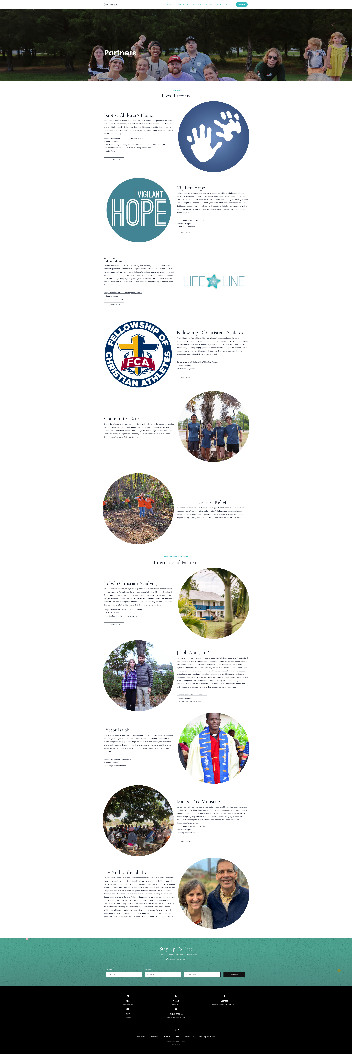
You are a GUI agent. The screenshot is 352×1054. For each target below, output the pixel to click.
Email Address (188, 970)
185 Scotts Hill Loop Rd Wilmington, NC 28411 (224, 1004)
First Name (109, 969)
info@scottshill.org (128, 1004)
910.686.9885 (176, 1004)
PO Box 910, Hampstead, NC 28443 (176, 1018)
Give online (128, 1018)
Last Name (148, 969)
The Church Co (176, 1044)
